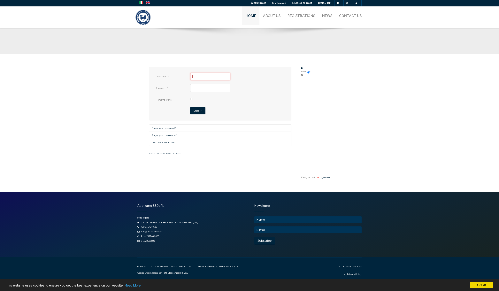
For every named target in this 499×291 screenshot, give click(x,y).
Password (162, 88)
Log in (197, 110)
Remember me (164, 99)
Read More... (134, 285)
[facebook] (338, 3)
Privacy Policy (354, 274)
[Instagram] (348, 3)
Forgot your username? (164, 135)
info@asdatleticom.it (152, 231)
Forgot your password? (164, 128)
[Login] (357, 3)
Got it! (481, 284)
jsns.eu (326, 177)
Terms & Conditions (352, 266)
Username (162, 76)
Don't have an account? (165, 142)
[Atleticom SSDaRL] (143, 17)
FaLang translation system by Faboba (165, 153)
